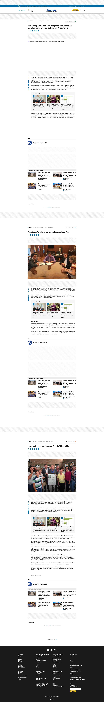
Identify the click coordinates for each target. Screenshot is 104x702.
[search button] (19, 6)
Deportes (23, 6)
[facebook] (32, 30)
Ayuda (58, 696)
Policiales (28, 6)
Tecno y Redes (33, 6)
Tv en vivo (77, 6)
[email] (36, 30)
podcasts (39, 6)
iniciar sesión (49, 207)
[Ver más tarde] (28, 31)
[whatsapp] (30, 30)
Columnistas (44, 6)
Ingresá (83, 10)
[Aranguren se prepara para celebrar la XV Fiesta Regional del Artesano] (32, 186)
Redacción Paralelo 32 (40, 143)
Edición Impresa (72, 6)
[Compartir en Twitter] (34, 30)
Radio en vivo (82, 6)
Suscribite (75, 10)
